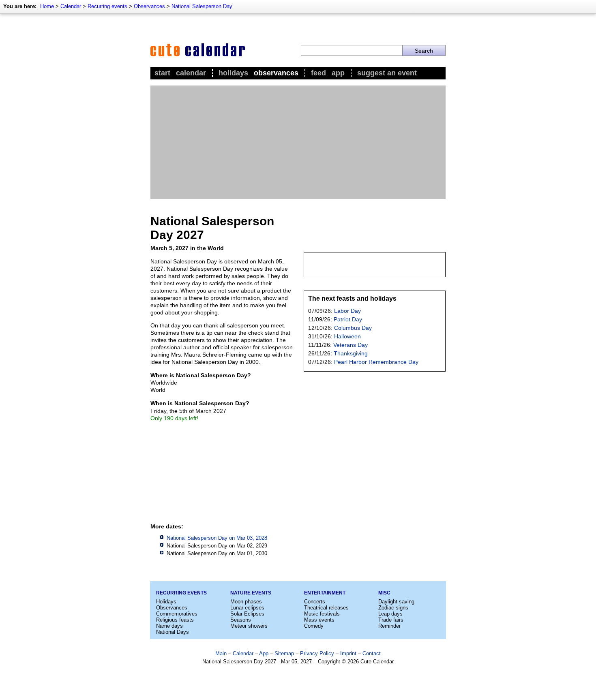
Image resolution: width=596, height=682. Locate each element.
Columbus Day (353, 328)
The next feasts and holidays (352, 298)
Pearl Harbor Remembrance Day (376, 362)
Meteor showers (249, 626)
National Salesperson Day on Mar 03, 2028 (217, 538)
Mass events (319, 620)
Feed (318, 73)
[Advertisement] (298, 142)
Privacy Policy (317, 653)
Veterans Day (350, 345)
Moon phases (246, 602)
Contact (371, 653)
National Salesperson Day (202, 6)
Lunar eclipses (247, 608)
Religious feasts (175, 620)
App (338, 73)
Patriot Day (348, 319)
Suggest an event (387, 73)
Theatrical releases (326, 608)
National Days (172, 632)
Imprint (348, 653)
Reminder (389, 626)
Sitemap (284, 653)
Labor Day (347, 311)
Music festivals (322, 614)
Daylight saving (396, 602)
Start (162, 73)
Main (221, 653)
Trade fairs (390, 620)
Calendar (70, 6)
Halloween (347, 336)
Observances (149, 6)
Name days (169, 626)
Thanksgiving (351, 353)
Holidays (233, 73)
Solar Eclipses (247, 614)
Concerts (314, 602)
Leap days (390, 614)
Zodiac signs (393, 608)
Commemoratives (176, 614)
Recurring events (107, 6)
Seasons (240, 620)
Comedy (314, 626)
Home (47, 6)
